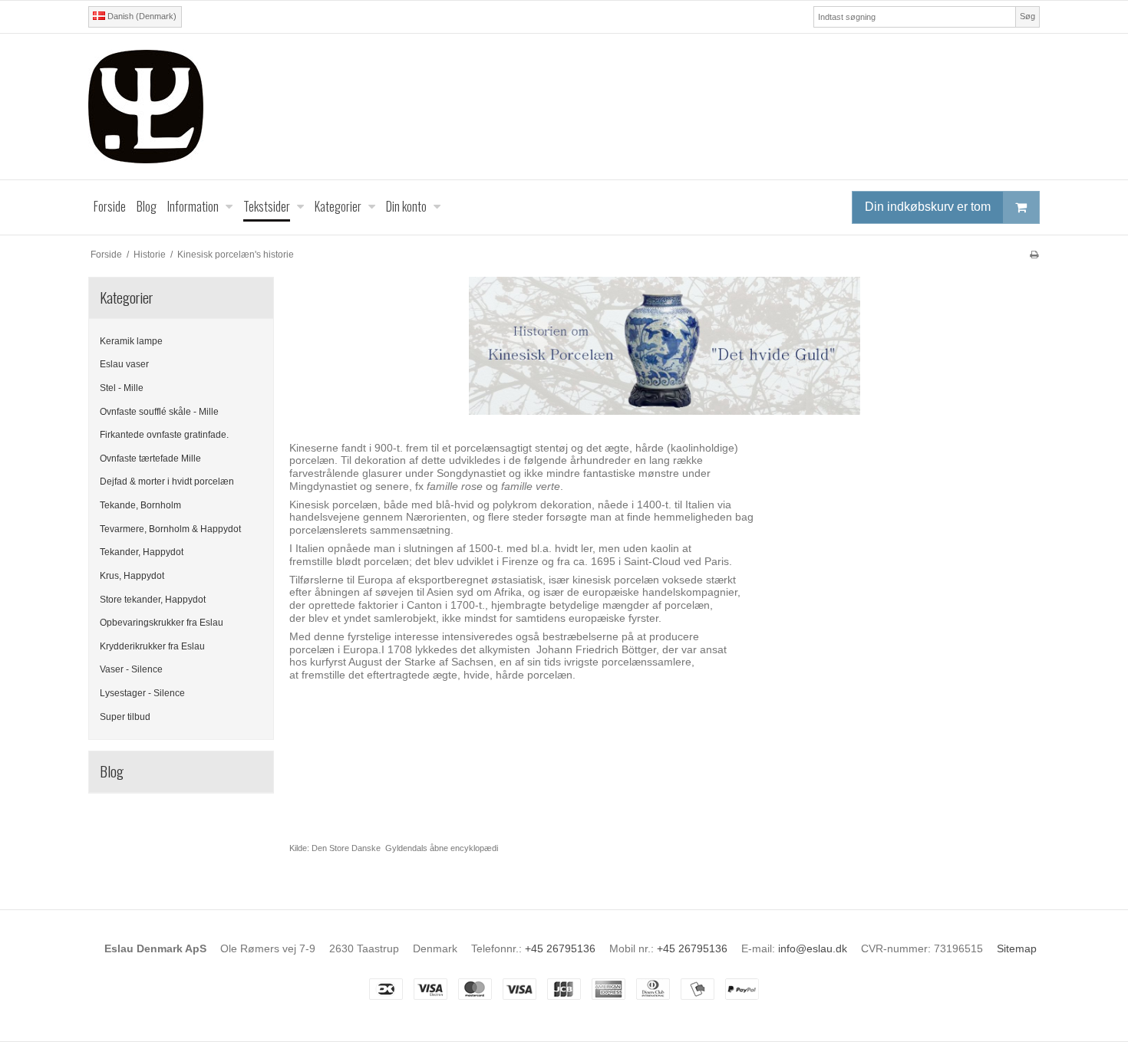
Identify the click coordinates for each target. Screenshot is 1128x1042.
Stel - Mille (121, 388)
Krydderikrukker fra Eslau (152, 646)
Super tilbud (125, 717)
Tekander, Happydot (141, 552)
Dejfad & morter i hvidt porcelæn (167, 481)
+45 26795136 (560, 948)
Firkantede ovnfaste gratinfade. (164, 434)
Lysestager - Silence (142, 693)
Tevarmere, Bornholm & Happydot (170, 529)
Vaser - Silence (131, 669)
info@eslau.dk (812, 948)
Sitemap (1017, 948)
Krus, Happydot (132, 575)
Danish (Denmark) (140, 16)
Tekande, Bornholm (140, 505)
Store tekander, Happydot (153, 599)
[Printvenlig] (1034, 254)
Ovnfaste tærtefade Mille (150, 458)
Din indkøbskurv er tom (928, 206)
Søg (1027, 16)
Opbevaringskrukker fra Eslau (161, 622)
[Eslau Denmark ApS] (564, 106)
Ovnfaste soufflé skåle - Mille (159, 411)
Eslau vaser (124, 364)
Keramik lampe (131, 341)
